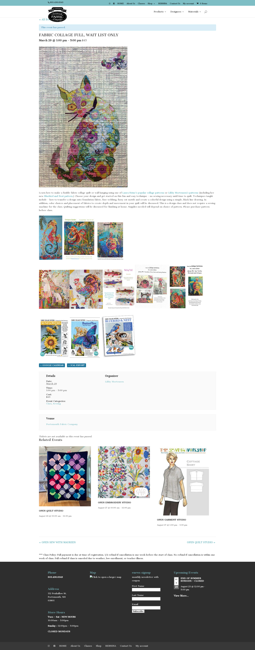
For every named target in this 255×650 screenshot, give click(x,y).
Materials (193, 12)
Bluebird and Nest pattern (58, 196)
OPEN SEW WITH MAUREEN (57, 542)
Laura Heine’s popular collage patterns (143, 192)
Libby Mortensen (114, 381)
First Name (138, 586)
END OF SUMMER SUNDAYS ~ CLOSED (192, 579)
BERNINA (162, 4)
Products (159, 12)
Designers (175, 12)
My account (188, 4)
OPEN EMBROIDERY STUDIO (114, 502)
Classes (141, 4)
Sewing (57, 403)
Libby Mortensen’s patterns (183, 192)
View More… (181, 595)
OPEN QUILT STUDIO (51, 510)
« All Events (46, 19)
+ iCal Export (76, 365)
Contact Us (175, 4)
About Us (131, 4)
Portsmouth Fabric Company (62, 424)
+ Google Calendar (52, 365)
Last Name (138, 595)
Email (135, 604)
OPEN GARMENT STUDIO (171, 519)
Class (49, 403)
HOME (120, 4)
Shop (150, 4)
